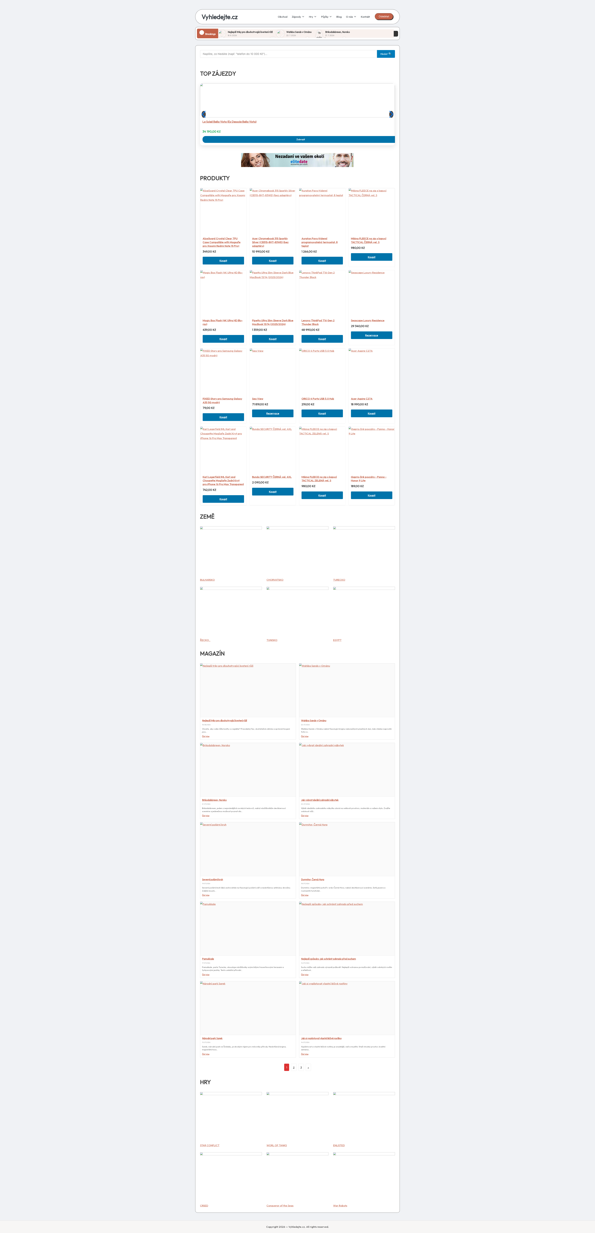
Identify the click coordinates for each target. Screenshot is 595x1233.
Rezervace (371, 335)
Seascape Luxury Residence (367, 320)
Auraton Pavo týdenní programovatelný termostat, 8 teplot (320, 242)
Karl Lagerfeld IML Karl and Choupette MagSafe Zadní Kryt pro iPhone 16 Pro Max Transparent (223, 480)
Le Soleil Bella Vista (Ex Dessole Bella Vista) (229, 121)
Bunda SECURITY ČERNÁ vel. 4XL (272, 476)
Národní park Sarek (212, 1038)
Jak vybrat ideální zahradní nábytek (320, 799)
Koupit (223, 260)
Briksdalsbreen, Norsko (337, 31)
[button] (384, 16)
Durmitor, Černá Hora (312, 879)
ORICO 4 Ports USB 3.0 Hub (318, 398)
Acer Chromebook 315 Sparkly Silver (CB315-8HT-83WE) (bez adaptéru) (270, 242)
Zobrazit (300, 139)
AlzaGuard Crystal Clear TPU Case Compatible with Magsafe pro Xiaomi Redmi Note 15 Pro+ (221, 242)
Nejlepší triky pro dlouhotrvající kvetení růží (250, 31)
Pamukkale (208, 958)
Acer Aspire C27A (361, 398)
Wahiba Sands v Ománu (299, 31)
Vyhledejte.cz (220, 16)
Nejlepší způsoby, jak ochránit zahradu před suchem (328, 958)
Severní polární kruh (212, 879)
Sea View (257, 398)
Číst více (205, 736)
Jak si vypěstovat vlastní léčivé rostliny (321, 1038)
